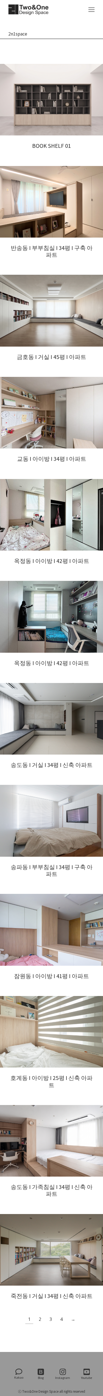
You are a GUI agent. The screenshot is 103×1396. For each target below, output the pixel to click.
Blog (41, 1378)
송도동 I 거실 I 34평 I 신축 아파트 (52, 765)
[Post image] (51, 99)
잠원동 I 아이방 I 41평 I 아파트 (51, 976)
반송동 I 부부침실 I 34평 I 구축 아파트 (52, 251)
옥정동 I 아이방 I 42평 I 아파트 (51, 561)
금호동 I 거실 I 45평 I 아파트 (51, 357)
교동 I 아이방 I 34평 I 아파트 (51, 458)
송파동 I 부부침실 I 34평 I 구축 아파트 (52, 870)
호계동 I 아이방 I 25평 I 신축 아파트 (51, 1081)
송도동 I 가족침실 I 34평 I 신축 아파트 (52, 1190)
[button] (91, 9)
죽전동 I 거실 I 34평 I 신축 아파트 (52, 1296)
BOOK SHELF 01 (51, 145)
